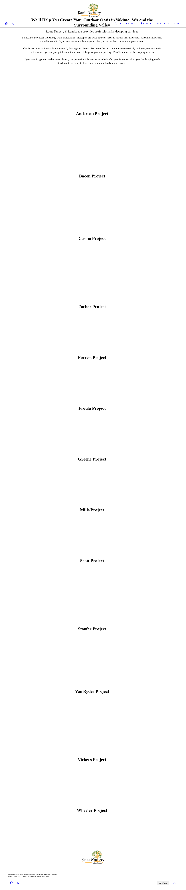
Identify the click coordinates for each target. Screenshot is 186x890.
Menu (164, 883)
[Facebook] (6, 24)
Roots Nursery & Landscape (162, 23)
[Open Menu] (181, 10)
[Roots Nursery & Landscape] (89, 10)
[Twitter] (13, 24)
